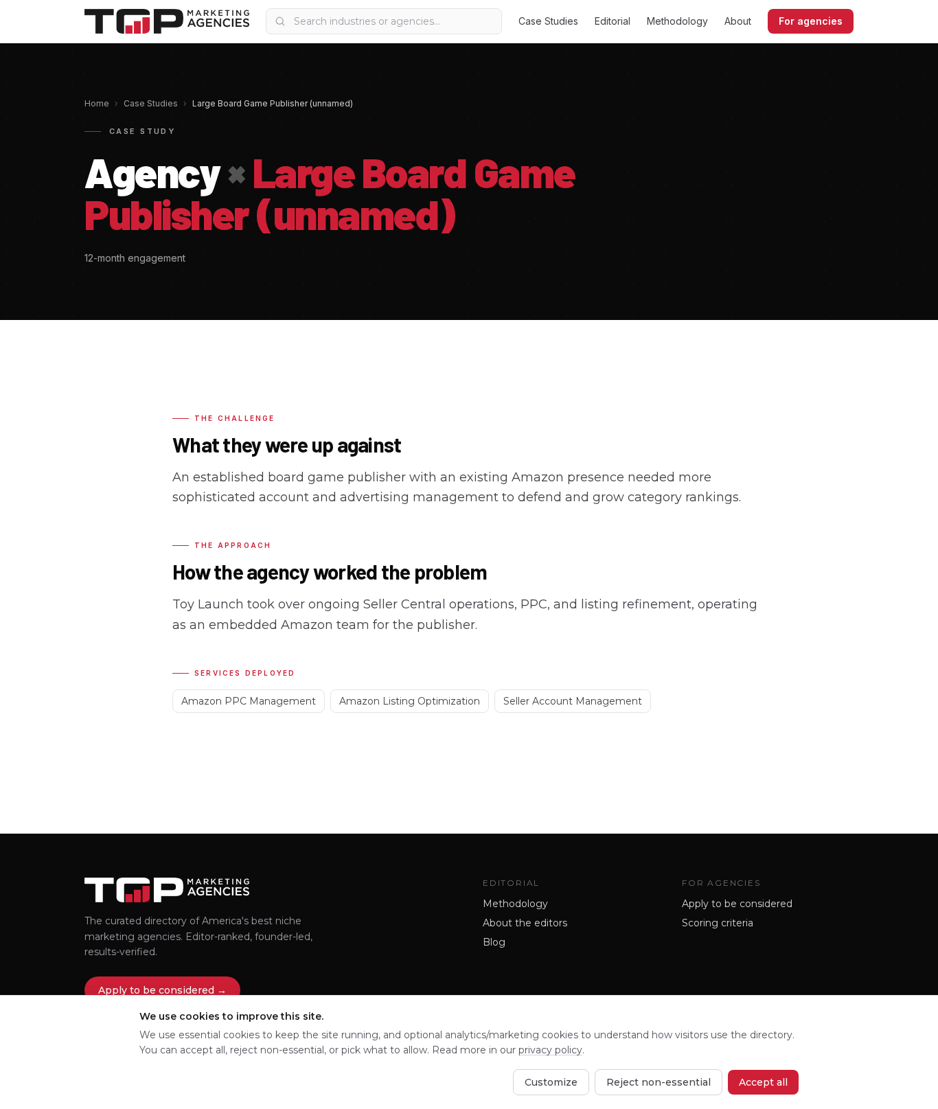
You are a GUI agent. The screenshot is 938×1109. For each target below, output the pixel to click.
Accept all (763, 1082)
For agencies (811, 21)
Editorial (612, 21)
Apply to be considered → (162, 990)
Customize (551, 1082)
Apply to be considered (737, 904)
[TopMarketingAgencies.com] (166, 21)
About (737, 21)
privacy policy (550, 1050)
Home (96, 103)
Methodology (677, 21)
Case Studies (548, 21)
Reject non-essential (658, 1082)
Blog (494, 942)
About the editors (525, 923)
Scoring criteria (717, 923)
